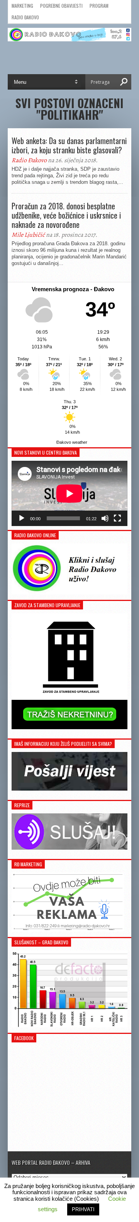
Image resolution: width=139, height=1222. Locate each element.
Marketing (22, 5)
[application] (69, 493)
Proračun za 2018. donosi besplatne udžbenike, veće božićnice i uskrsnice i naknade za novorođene (66, 215)
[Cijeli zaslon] (117, 518)
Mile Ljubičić (28, 235)
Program (99, 5)
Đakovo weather (71, 442)
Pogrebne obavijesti (61, 5)
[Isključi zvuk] (105, 518)
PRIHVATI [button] (83, 1209)
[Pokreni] (21, 518)
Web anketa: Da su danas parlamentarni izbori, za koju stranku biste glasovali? (69, 145)
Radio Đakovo (25, 17)
